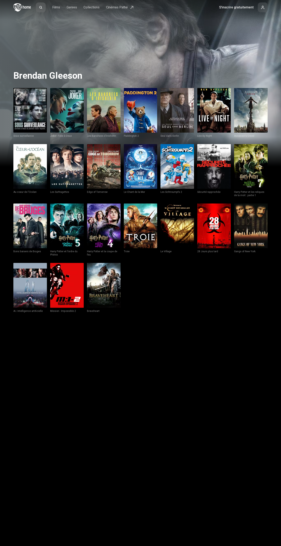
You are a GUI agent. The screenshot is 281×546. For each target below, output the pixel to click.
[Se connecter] (263, 7)
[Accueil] (22, 7)
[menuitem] (41, 7)
